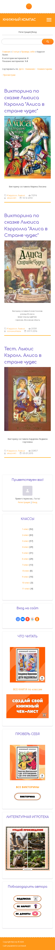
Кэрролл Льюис (16, 195)
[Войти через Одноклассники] (37, 619)
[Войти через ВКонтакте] (23, 619)
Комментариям (44, 69)
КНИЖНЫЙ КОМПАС (19, 19)
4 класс (25, 547)
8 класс (26, 570)
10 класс (26, 582)
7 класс (25, 564)
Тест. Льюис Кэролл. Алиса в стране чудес (22, 355)
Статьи (15, 51)
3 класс (25, 541)
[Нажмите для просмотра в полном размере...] (27, 305)
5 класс (25, 553)
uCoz (28, 946)
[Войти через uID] (18, 619)
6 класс (25, 558)
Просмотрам (9, 75)
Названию (30, 69)
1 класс (25, 529)
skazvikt (11, 198)
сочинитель (14, 331)
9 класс (25, 576)
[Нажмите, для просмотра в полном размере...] (27, 180)
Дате (21, 69)
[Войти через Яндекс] (27, 619)
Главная (6, 51)
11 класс (26, 588)
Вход (34, 32)
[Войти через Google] (32, 619)
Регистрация (24, 32)
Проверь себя (28, 51)
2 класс (25, 535)
